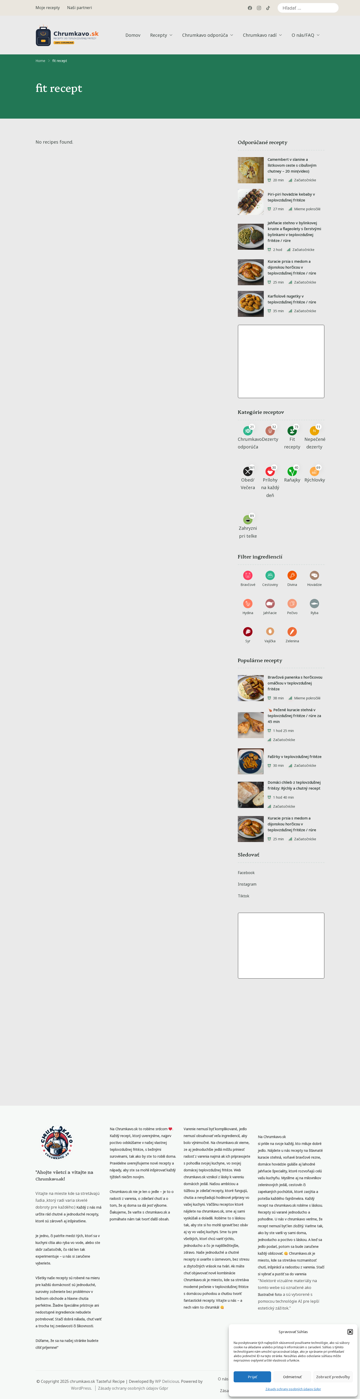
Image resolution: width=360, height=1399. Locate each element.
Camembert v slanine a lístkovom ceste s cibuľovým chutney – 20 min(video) (292, 165)
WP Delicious (167, 1381)
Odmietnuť (292, 1376)
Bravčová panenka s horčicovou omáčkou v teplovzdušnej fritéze (295, 683)
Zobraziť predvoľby (333, 1376)
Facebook (246, 872)
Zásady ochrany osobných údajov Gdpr (293, 1389)
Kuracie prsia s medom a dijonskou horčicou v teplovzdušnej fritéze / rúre (292, 267)
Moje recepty (48, 7)
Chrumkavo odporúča (205, 35)
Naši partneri (79, 7)
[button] (350, 1331)
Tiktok (243, 896)
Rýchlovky (314, 480)
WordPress (81, 1388)
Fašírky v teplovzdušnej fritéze (295, 756)
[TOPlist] (281, 1030)
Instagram (247, 884)
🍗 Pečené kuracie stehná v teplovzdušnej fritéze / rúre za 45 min (294, 715)
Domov (132, 35)
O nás (223, 1379)
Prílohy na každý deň (270, 487)
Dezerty (270, 439)
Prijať (252, 1376)
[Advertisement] (281, 357)
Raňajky (292, 480)
